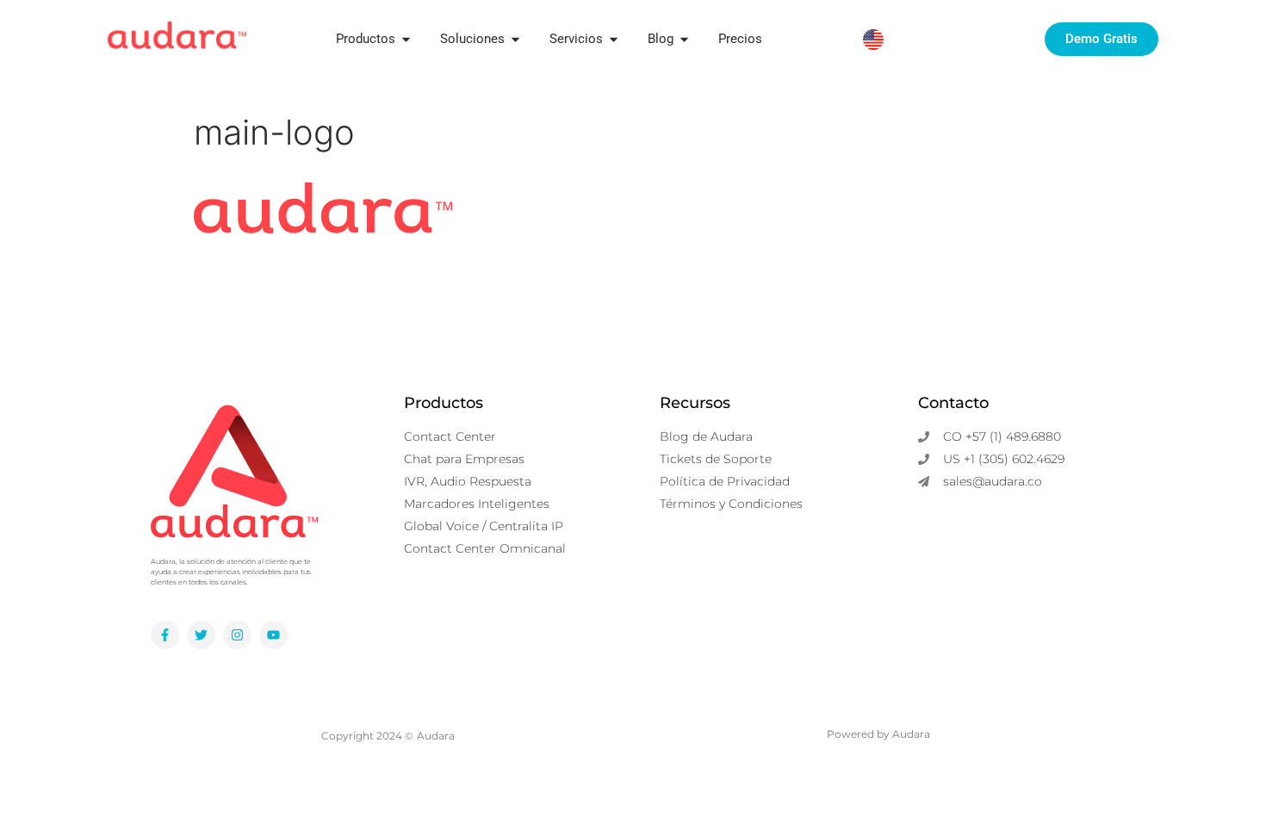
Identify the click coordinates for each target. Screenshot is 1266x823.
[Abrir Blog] (684, 39)
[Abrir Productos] (406, 39)
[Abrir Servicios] (613, 39)
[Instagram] (237, 635)
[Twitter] (201, 635)
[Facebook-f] (165, 635)
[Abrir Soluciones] (515, 39)
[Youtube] (273, 635)
